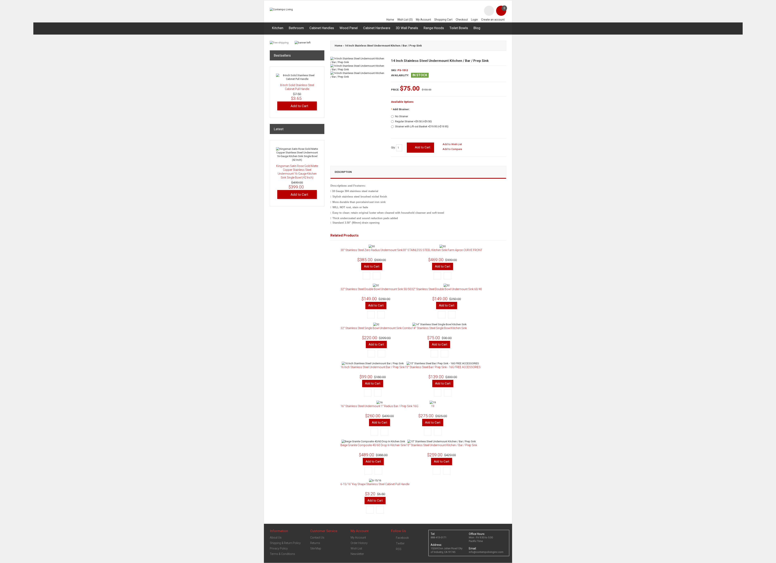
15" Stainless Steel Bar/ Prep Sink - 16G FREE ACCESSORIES (443, 367)
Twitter (400, 543)
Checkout (462, 19)
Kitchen (277, 28)
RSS (398, 549)
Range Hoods (434, 28)
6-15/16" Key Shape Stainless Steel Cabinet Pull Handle (375, 484)
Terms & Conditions (282, 554)
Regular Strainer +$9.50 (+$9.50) (413, 121)
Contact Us (317, 537)
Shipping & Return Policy (285, 543)
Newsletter (357, 554)
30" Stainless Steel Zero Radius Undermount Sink (372, 250)
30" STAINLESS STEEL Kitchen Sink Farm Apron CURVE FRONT (442, 250)
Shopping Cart (443, 19)
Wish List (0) (405, 19)
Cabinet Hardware (376, 28)
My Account (423, 19)
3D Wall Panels (407, 28)
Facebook (402, 537)
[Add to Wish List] (366, 275)
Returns (315, 543)
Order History (359, 543)
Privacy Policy (279, 548)
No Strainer (401, 116)
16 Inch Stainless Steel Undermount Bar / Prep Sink (373, 367)
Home (390, 19)
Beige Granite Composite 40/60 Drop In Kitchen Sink (373, 445)
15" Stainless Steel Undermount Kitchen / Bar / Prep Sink (441, 445)
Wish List (356, 548)
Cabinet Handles (321, 28)
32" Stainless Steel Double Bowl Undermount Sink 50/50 (376, 289)
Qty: (393, 147)
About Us (276, 537)
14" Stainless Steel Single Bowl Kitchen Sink (439, 328)
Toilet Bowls (458, 28)
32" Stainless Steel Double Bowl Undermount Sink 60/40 (446, 289)
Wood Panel (349, 28)
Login (474, 19)
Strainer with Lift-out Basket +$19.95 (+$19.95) (421, 126)
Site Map (315, 548)
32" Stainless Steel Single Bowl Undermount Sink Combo (376, 328)
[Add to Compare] (376, 275)
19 (432, 406)
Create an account (493, 19)
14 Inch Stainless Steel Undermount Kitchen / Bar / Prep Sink (383, 45)
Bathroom (296, 28)
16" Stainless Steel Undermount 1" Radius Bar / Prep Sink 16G (379, 406)
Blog (476, 28)
